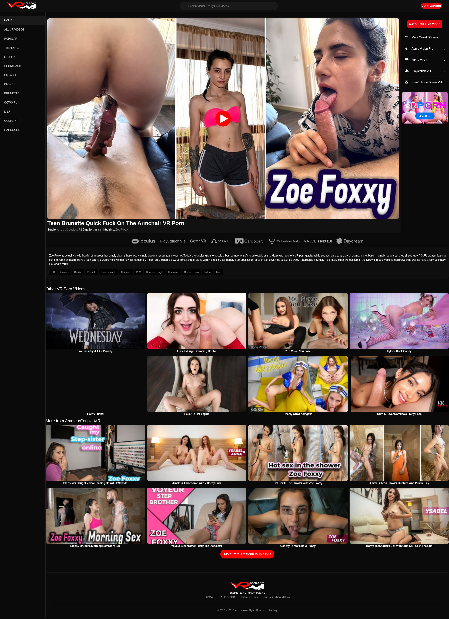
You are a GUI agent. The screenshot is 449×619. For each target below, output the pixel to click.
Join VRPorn (431, 6)
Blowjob (78, 272)
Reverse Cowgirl (154, 272)
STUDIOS (10, 57)
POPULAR (10, 38)
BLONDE (9, 84)
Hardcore (126, 272)
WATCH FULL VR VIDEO (425, 24)
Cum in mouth (108, 272)
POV (138, 272)
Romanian (173, 272)
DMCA (209, 597)
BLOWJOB (10, 75)
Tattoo (207, 272)
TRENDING (11, 48)
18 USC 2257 (227, 597)
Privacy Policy (249, 597)
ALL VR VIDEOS (14, 29)
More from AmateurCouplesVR (247, 553)
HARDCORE (12, 130)
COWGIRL (10, 102)
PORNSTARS (12, 66)
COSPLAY (10, 121)
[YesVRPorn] (247, 589)
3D (53, 272)
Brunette (91, 272)
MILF (7, 111)
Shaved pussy (191, 272)
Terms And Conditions (277, 597)
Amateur (64, 272)
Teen (218, 272)
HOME (8, 20)
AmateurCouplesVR (69, 229)
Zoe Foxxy (121, 229)
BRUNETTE (11, 93)
